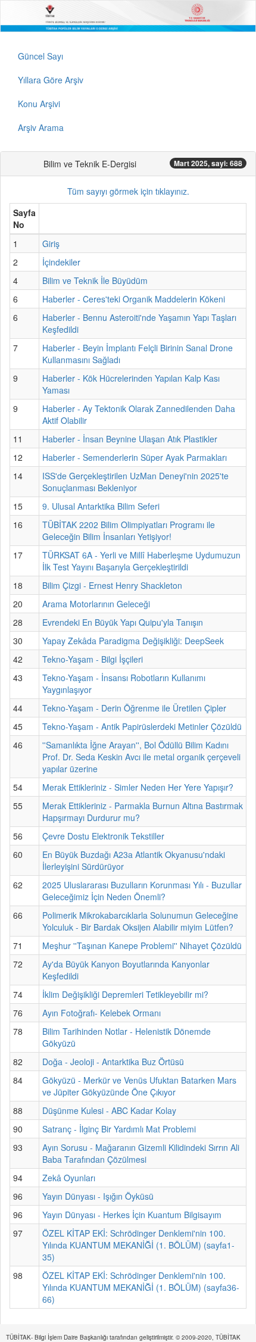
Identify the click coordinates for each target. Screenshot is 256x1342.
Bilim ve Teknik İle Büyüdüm (95, 280)
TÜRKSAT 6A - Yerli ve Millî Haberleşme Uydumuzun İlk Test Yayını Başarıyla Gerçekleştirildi (141, 561)
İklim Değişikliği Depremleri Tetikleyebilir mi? (125, 994)
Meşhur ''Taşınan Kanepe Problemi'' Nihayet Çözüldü (142, 945)
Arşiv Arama (41, 127)
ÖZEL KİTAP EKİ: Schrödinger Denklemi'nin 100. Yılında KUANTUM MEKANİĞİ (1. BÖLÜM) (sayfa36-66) (140, 1287)
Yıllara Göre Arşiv (50, 80)
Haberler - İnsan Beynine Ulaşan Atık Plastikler (129, 439)
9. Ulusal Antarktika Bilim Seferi (101, 506)
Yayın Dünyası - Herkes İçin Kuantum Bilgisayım (131, 1215)
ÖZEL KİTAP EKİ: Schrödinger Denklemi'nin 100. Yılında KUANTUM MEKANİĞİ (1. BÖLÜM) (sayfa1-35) (138, 1245)
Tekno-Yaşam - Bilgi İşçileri (92, 659)
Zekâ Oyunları (68, 1178)
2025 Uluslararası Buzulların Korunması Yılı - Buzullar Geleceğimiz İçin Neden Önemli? (142, 891)
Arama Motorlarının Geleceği (96, 604)
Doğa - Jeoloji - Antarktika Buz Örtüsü (113, 1062)
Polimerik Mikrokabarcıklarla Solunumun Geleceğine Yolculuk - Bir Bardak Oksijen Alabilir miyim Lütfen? (140, 921)
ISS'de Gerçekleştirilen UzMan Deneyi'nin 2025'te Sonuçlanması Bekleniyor (135, 482)
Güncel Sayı (40, 56)
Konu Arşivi (39, 104)
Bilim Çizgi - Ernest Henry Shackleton (112, 585)
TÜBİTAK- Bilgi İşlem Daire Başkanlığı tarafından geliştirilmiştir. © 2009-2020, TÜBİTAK (123, 1337)
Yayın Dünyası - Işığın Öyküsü (98, 1196)
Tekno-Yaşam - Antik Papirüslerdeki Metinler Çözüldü (142, 726)
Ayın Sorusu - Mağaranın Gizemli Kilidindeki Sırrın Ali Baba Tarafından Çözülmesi (140, 1153)
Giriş (51, 243)
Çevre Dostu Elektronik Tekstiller (103, 836)
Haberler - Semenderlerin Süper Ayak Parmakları (134, 457)
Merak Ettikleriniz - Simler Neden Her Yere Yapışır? (137, 787)
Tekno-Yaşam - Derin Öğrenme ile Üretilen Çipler (134, 708)
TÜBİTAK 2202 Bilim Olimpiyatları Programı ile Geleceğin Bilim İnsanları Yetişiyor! (128, 530)
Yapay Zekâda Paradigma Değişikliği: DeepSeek (133, 641)
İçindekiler (61, 262)
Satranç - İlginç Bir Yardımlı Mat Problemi (119, 1129)
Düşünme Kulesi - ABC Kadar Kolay (109, 1110)
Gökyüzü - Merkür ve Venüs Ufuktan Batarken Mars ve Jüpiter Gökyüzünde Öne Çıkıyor (139, 1086)
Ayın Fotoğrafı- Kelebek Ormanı (101, 1013)
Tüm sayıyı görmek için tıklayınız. (128, 191)
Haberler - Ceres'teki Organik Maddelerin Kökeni (133, 299)
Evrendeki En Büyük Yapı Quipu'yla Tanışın (122, 622)
